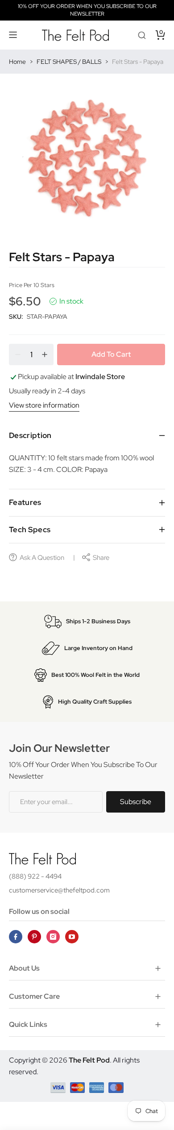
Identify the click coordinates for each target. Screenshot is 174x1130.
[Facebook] (15, 936)
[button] (13, 34)
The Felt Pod (89, 1060)
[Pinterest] (34, 936)
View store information (44, 405)
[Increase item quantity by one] (44, 354)
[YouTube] (72, 936)
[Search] (141, 35)
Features (25, 502)
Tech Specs (29, 529)
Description (30, 435)
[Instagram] (53, 936)
